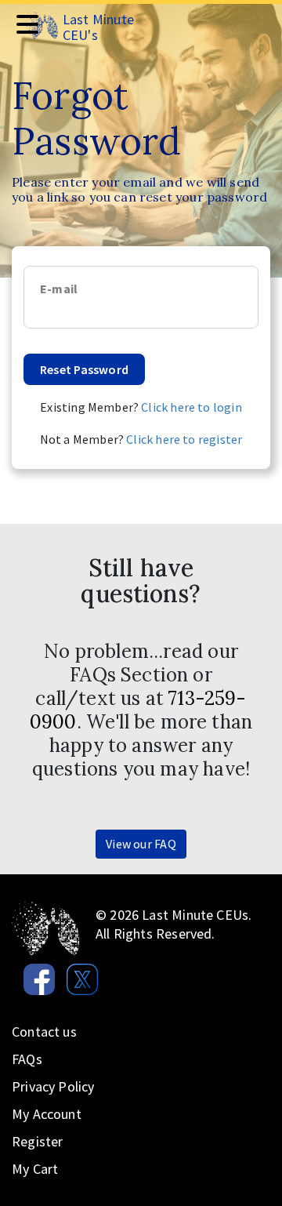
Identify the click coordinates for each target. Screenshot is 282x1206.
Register (37, 1141)
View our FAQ (141, 844)
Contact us (44, 1032)
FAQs (27, 1059)
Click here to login (191, 407)
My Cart (35, 1169)
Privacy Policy (53, 1086)
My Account (46, 1114)
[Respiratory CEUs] (46, 927)
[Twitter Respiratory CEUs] (76, 975)
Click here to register (184, 439)
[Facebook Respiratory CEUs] (33, 975)
